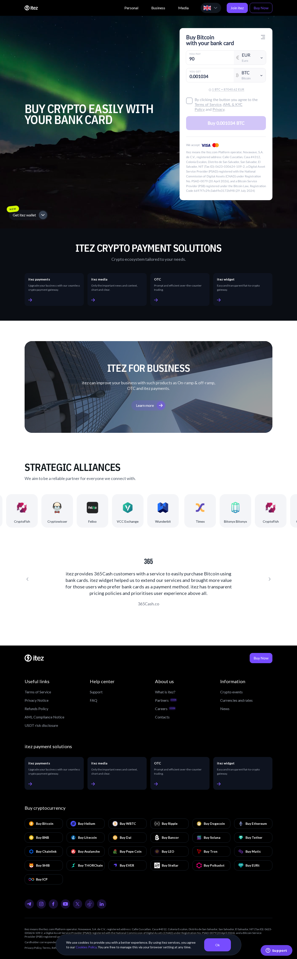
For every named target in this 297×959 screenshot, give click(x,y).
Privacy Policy (33, 947)
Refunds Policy (36, 708)
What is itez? (165, 692)
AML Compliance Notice (44, 717)
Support (96, 692)
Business (158, 8)
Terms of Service (38, 692)
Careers (165, 708)
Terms (46, 947)
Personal (131, 8)
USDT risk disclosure (41, 725)
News (224, 708)
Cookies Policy (86, 947)
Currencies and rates (236, 700)
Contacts (162, 717)
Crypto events (231, 692)
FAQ (93, 700)
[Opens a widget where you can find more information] (276, 951)
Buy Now (261, 8)
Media (183, 8)
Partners (165, 700)
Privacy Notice (36, 700)
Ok (217, 945)
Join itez (237, 8)
